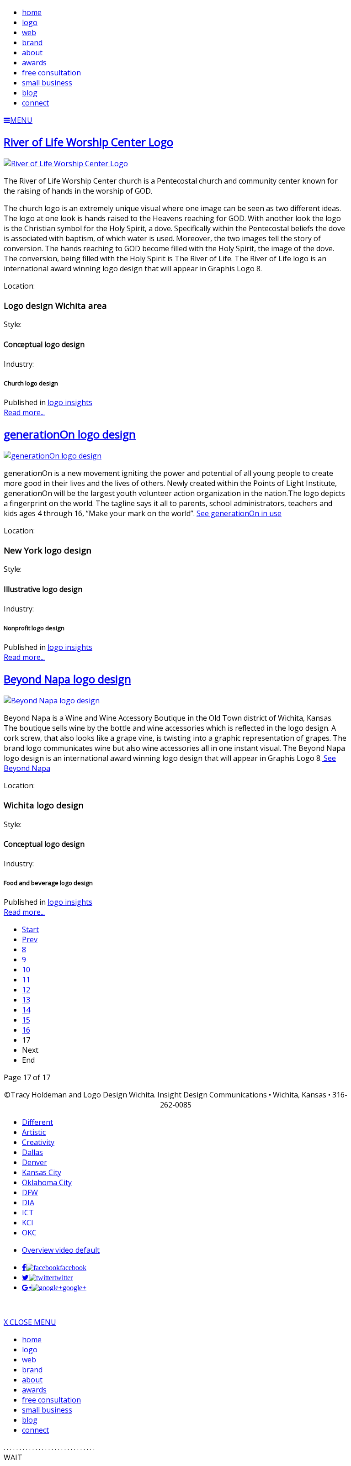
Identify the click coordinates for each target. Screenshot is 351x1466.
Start (30, 929)
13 (26, 1000)
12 (26, 990)
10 (26, 970)
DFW (30, 1192)
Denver (34, 1162)
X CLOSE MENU (30, 1322)
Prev (29, 939)
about (32, 1380)
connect (35, 1430)
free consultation (51, 1400)
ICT (28, 1213)
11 (26, 980)
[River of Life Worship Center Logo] (66, 163)
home (32, 1339)
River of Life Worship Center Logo (88, 141)
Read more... (24, 412)
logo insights (70, 402)
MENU (21, 120)
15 (26, 1020)
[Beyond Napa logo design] (52, 701)
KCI (27, 1223)
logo (29, 1350)
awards (34, 1390)
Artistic (34, 1132)
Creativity (38, 1142)
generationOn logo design (70, 434)
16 (26, 1030)
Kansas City (41, 1172)
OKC (29, 1233)
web (29, 1360)
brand (32, 1370)
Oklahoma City (47, 1182)
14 (26, 1010)
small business (47, 1410)
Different (37, 1122)
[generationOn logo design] (52, 456)
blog (29, 1420)
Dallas (32, 1152)
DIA (28, 1202)
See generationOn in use (239, 513)
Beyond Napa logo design (67, 678)
